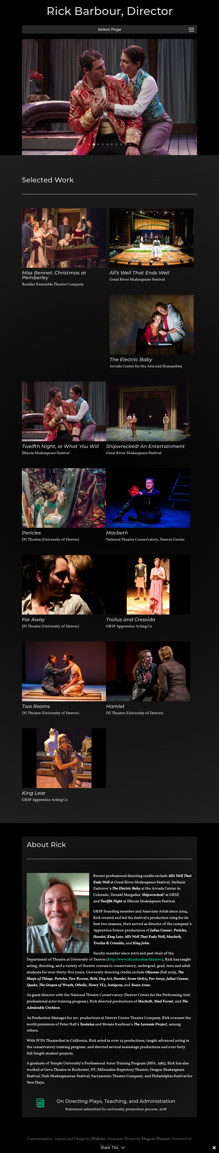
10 (130, 144)
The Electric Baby (131, 360)
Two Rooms (36, 706)
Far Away (33, 620)
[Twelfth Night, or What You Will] (64, 411)
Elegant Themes (156, 1139)
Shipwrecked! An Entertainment (145, 446)
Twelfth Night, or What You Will (60, 446)
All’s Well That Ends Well (139, 273)
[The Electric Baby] (152, 325)
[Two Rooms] (64, 671)
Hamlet (115, 706)
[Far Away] (64, 585)
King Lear (33, 793)
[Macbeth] (148, 498)
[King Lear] (64, 758)
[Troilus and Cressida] (148, 585)
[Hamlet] (148, 671)
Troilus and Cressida (130, 620)
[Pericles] (64, 498)
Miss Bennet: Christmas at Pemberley (54, 275)
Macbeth (117, 533)
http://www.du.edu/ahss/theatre (134, 959)
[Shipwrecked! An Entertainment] (148, 411)
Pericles (31, 533)
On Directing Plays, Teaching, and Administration (116, 1101)
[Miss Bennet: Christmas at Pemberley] (64, 238)
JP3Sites (98, 1139)
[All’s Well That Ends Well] (152, 238)
